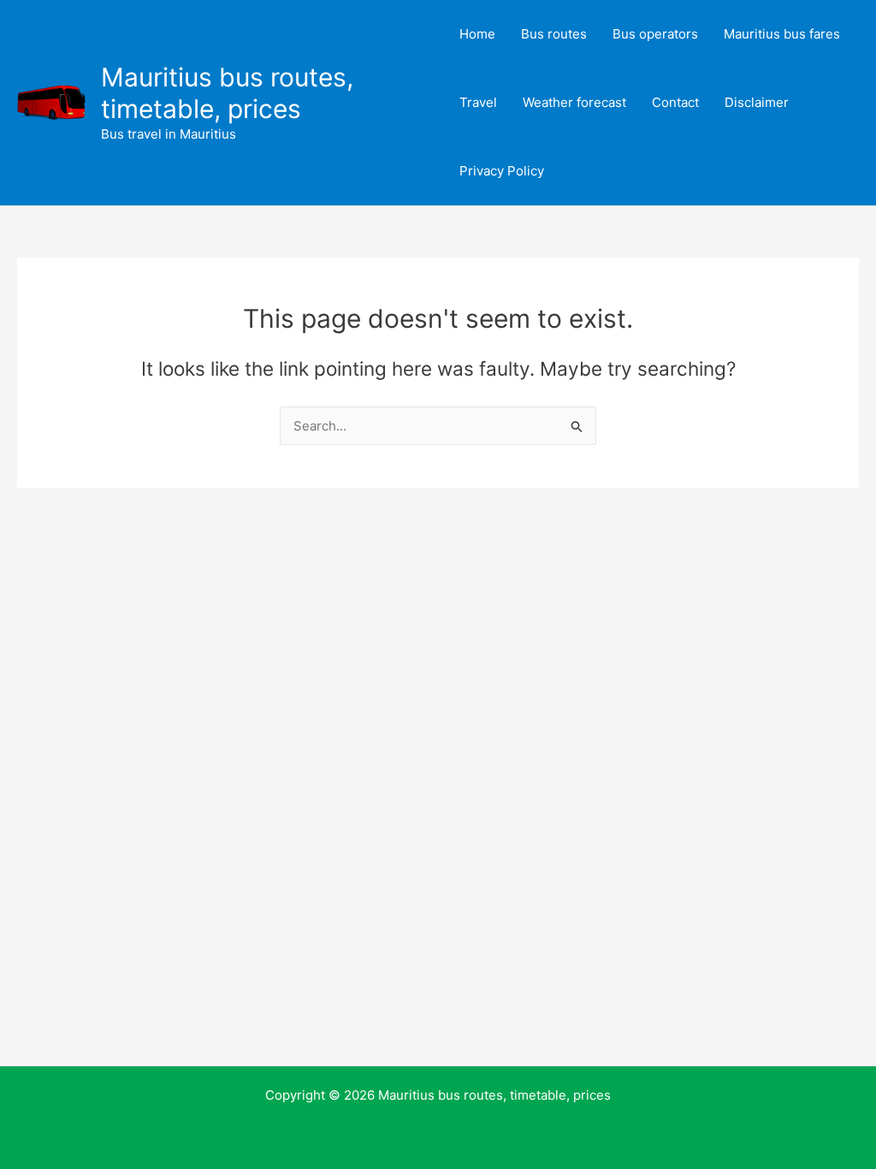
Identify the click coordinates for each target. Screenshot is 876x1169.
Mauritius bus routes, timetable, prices (227, 93)
